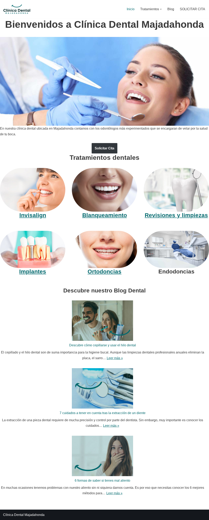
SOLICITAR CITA (192, 9)
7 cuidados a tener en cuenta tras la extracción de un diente (103, 413)
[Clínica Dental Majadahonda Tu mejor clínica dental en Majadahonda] (17, 9)
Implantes (32, 271)
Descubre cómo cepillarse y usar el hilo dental (102, 345)
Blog (170, 9)
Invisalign (32, 215)
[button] (161, 9)
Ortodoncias (104, 271)
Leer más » (115, 358)
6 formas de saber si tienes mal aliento (102, 480)
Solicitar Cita (104, 148)
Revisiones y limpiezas (176, 215)
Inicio (131, 9)
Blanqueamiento (104, 215)
